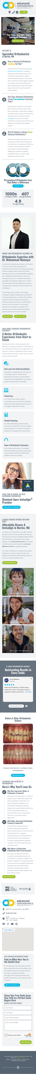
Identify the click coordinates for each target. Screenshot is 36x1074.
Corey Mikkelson (14, 679)
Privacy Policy (25, 1059)
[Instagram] (8, 924)
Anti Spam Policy (16, 1059)
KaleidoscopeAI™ (20, 1057)
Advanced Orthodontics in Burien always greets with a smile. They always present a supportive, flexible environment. (17, 690)
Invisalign (11, 118)
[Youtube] (12, 924)
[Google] (16, 924)
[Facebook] (26, 706)
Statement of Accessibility (18, 1060)
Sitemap (8, 1059)
